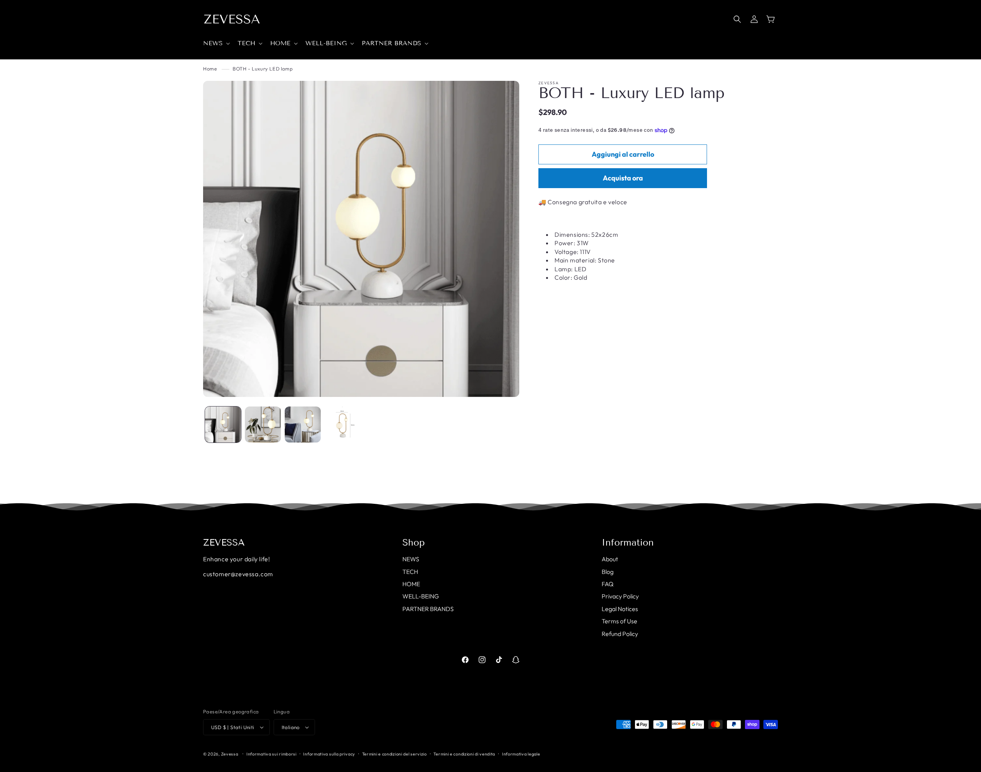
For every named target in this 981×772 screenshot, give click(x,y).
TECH (410, 571)
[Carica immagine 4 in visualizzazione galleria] (343, 424)
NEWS (410, 559)
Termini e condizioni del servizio (394, 754)
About (610, 559)
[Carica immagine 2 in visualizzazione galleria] (263, 424)
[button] (215, 43)
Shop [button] (413, 542)
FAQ (608, 584)
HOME (411, 584)
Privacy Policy (620, 596)
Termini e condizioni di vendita (464, 754)
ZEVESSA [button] (224, 542)
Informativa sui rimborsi (271, 754)
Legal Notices (620, 609)
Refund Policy (620, 634)
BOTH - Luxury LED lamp (262, 69)
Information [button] (628, 542)
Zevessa (229, 754)
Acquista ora (623, 178)
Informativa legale (521, 754)
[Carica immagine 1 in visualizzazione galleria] (223, 424)
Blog (608, 571)
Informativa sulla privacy (329, 754)
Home (210, 69)
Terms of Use (619, 621)
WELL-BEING (420, 596)
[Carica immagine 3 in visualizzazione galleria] (303, 424)
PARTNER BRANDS (428, 609)
